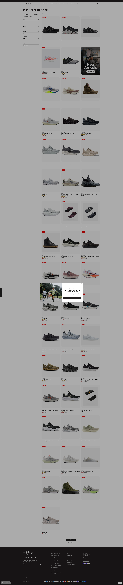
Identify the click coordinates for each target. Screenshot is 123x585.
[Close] (81, 283)
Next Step (72, 298)
